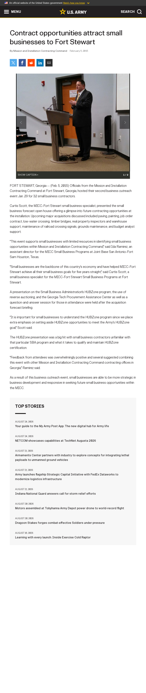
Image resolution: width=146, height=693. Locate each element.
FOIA (112, 675)
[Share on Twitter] (13, 62)
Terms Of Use (69, 675)
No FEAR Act (129, 675)
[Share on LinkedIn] (40, 62)
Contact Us (30, 675)
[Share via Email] (49, 62)
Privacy (48, 675)
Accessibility (93, 675)
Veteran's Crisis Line (73, 679)
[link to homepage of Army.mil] (73, 11)
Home (12, 675)
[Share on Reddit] (31, 62)
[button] (2, 7)
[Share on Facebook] (22, 62)
